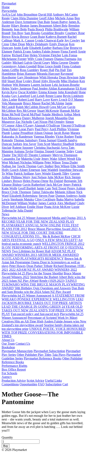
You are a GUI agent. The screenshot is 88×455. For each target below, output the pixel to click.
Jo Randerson (24, 136)
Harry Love (42, 99)
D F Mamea (76, 99)
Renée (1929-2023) (51, 280)
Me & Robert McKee (56, 236)
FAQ (41, 384)
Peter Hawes (17, 266)
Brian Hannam (26, 73)
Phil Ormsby (56, 121)
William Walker (27, 203)
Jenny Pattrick (72, 184)
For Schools (9, 373)
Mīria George (59, 62)
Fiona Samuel (47, 140)
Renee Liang (53, 96)
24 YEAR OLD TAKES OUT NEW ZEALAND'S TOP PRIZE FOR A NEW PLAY (42, 310)
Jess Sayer (29, 144)
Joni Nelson (39, 177)
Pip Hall (60, 70)
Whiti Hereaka (48, 77)
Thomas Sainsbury (26, 140)
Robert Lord (26, 99)
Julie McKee (55, 177)
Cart (65, 384)
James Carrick (47, 203)
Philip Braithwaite (56, 29)
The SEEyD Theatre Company (31, 155)
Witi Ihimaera (21, 84)
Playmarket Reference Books (42, 358)
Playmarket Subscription (49, 351)
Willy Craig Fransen (40, 59)
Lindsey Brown (12, 181)
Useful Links (53, 380)
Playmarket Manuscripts (17, 351)
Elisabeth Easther (40, 48)
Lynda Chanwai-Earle (49, 40)
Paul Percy (42, 129)
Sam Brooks (32, 33)
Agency (7, 377)
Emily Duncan (58, 44)
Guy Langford (20, 96)
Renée (6, 18)
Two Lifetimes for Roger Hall (31, 251)
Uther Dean (17, 44)
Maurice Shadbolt (62, 144)
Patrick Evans (22, 51)
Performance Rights (14, 365)
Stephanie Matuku (22, 199)
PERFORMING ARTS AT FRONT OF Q (40, 247)
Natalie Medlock (52, 114)
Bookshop (8, 347)
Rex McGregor (26, 110)
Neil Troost (59, 188)
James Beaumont (41, 25)
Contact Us (23, 343)
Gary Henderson (27, 77)
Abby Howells (50, 81)
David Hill (45, 14)
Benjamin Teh (73, 181)
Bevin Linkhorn (73, 96)
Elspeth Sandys (67, 140)
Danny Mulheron (33, 118)
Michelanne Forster (14, 59)
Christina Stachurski (47, 147)
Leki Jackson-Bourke (66, 84)
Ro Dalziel (56, 181)
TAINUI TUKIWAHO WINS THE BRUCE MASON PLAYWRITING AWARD (43, 284)
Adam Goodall (27, 66)
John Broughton (27, 14)
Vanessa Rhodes (44, 136)
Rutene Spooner (22, 147)
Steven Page (47, 195)
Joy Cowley (72, 40)
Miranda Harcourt (48, 73)
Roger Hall (47, 70)
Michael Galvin (22, 62)
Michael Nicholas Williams (26, 162)
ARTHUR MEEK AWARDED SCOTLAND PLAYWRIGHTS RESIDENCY (40, 256)
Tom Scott (43, 144)
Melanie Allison (65, 192)
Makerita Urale (31, 158)
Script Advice (35, 380)
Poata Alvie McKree (57, 206)
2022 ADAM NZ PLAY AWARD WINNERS (39, 269)
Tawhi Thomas (26, 166)
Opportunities (28, 384)
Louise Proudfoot (22, 133)
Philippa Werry (20, 177)
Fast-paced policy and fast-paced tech (35, 314)
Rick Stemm (73, 177)
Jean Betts (20, 29)
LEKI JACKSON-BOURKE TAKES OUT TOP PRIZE (42, 301)
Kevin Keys (9, 92)
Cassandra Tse (11, 158)
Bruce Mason (32, 103)
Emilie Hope (35, 206)
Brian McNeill (11, 114)
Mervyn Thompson (64, 155)
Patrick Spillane (24, 173)
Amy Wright (43, 173)
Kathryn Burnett (56, 36)
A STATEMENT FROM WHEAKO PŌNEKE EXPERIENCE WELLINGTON (43, 297)
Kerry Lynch (59, 99)
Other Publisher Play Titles (34, 354)
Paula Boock (36, 29)
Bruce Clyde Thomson (16, 192)
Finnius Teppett (44, 151)
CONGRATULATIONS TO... (22, 236)
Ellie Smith (77, 166)
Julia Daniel (25, 210)
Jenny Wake (49, 158)
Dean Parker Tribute (39, 266)
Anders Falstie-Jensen (46, 51)
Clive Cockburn (45, 199)
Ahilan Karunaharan (61, 88)
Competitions (10, 384)
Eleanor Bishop (12, 184)
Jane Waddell (49, 170)
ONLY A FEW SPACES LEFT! (56, 240)
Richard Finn (20, 55)
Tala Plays (58, 354)
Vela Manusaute (12, 103)
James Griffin (10, 70)
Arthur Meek (72, 114)
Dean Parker (10, 129)
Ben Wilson (62, 166)
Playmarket (9, 3)
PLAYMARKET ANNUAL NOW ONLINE (31, 225)
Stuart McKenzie (48, 110)
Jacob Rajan (62, 133)
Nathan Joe (9, 166)
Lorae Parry (26, 129)
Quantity (7, 437)
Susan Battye (59, 22)
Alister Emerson (29, 170)
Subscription (53, 384)
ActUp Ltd (9, 14)
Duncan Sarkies (12, 144)
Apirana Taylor (24, 151)
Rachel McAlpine (52, 103)
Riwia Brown (20, 36)
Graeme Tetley (64, 151)
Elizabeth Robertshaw (23, 195)
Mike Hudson (70, 81)
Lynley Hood (31, 81)
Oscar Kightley (28, 92)
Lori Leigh (38, 96)
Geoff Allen (46, 18)
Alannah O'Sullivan (47, 125)
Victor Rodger (64, 136)
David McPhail (31, 114)
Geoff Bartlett (27, 188)
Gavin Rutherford (34, 184)
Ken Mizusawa (11, 118)
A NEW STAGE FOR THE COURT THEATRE (41, 230)
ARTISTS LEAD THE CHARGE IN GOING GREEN (42, 304)
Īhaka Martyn (65, 199)
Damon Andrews (66, 195)
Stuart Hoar (14, 81)
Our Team (8, 343)
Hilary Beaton (20, 25)
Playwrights (9, 11)
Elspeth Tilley (60, 173)
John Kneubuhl (68, 92)
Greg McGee (58, 107)
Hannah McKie (70, 110)
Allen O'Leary (24, 125)
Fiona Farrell (69, 51)
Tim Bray (17, 33)
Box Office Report (14, 369)
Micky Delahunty (37, 44)
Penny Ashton (76, 188)
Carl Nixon (40, 121)
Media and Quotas (64, 218)
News (5, 214)
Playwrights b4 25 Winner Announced (26, 218)
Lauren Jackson (41, 84)
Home (6, 7)
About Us (8, 340)
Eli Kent (81, 88)
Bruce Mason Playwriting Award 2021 (53, 229)
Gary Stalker (45, 166)
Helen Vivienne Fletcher (45, 55)
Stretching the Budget (44, 277)
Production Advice (14, 380)
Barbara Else (60, 48)
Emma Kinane (47, 92)
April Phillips (58, 129)
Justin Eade (21, 48)
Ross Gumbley (29, 70)
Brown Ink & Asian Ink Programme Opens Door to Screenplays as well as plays (42, 262)
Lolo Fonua (69, 55)
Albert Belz (60, 25)
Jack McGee (54, 184)
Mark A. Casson (23, 40)
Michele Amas (64, 18)
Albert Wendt (66, 158)
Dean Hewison (68, 77)
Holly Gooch (10, 170)
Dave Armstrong (26, 22)
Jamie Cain (44, 188)
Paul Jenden (40, 88)
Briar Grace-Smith (49, 66)
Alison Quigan (43, 133)
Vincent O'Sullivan (73, 125)
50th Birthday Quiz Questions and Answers (43, 288)
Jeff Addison (18, 206)
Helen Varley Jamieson (16, 88)
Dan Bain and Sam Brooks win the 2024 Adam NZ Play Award (43, 290)
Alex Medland (66, 203)
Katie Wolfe (9, 188)
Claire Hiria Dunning (24, 18)
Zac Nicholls (24, 121)
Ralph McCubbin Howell (32, 107)
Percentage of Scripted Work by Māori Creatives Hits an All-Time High (39, 319)
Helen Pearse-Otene (36, 181)
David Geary (41, 62)
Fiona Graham (71, 66)
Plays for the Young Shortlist (44, 273)
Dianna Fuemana (65, 59)
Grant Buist (37, 36)
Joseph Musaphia (56, 118)
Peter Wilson (52, 162)
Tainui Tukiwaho (43, 192)
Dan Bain (43, 22)
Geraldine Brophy (52, 33)
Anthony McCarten (65, 14)
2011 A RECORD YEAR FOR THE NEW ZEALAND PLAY (44, 219)
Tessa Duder (70, 162)
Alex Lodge (9, 99)
